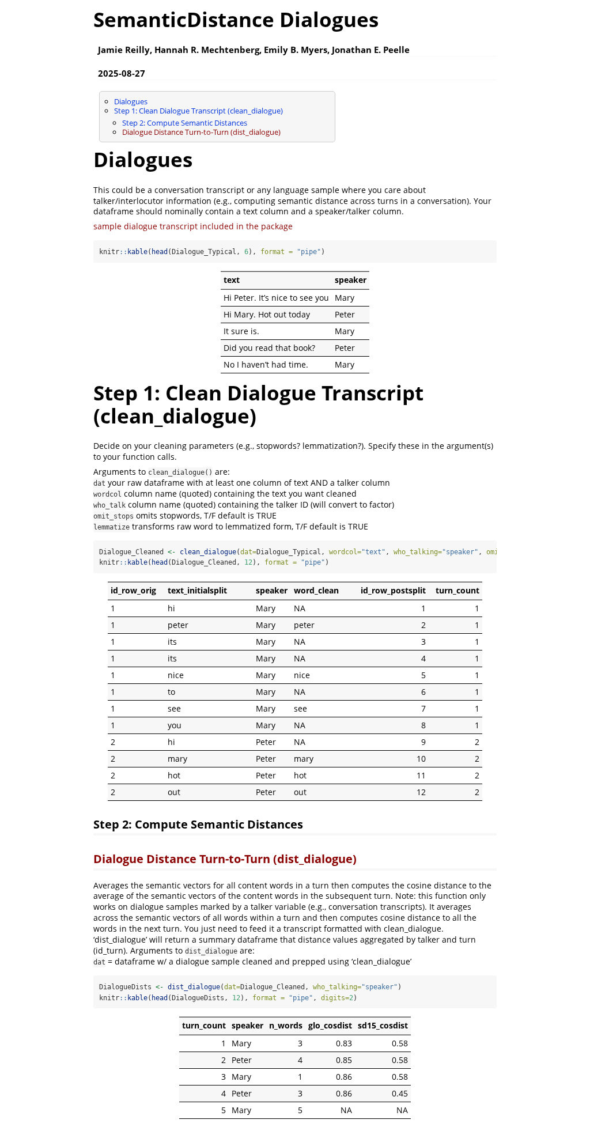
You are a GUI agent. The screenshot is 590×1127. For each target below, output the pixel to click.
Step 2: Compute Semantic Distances (184, 123)
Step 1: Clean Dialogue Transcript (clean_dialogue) (198, 110)
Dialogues (131, 101)
